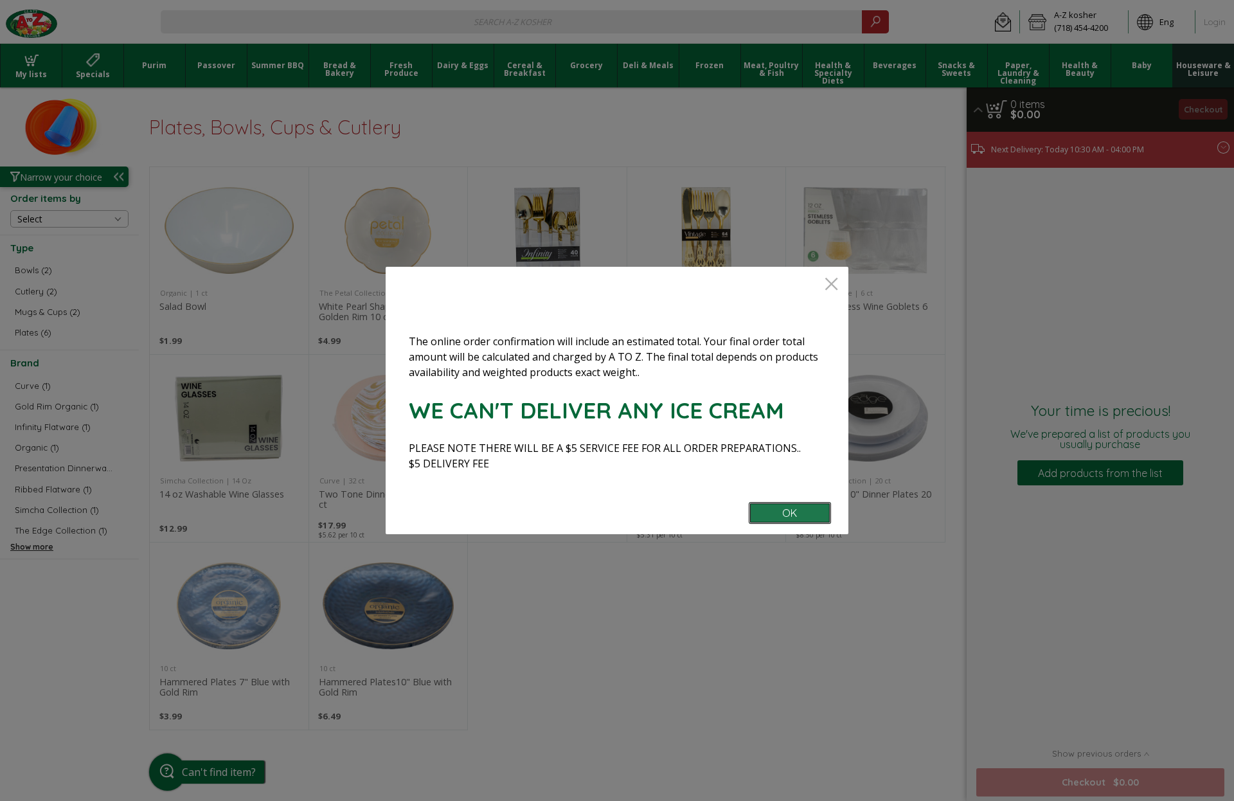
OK (789, 513)
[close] (831, 285)
